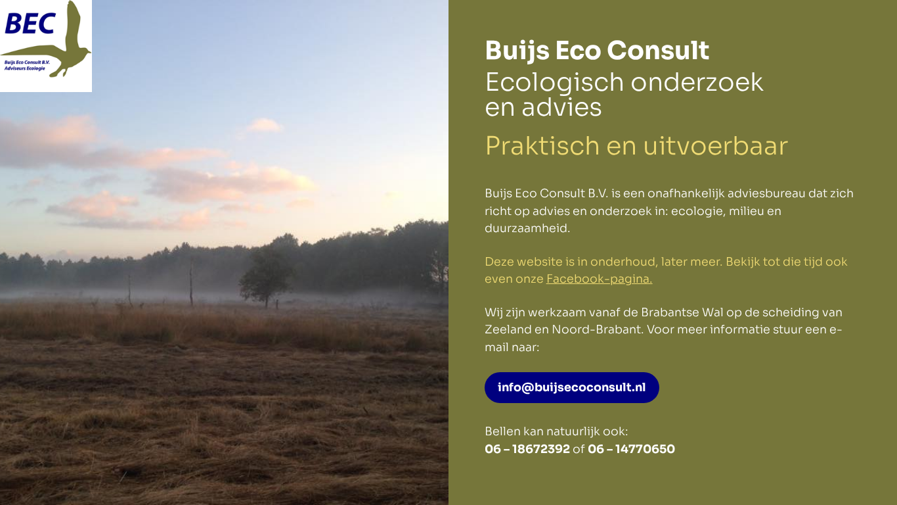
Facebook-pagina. (599, 279)
